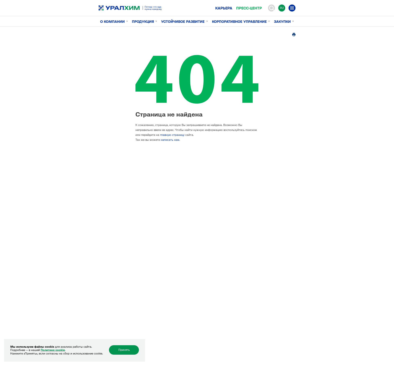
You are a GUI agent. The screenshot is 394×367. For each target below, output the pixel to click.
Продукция (143, 22)
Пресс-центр (249, 8)
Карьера (223, 8)
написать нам (170, 140)
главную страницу (172, 135)
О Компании (112, 22)
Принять (124, 350)
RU (282, 8)
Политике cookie (53, 350)
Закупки (282, 22)
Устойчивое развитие (183, 22)
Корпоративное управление (239, 22)
